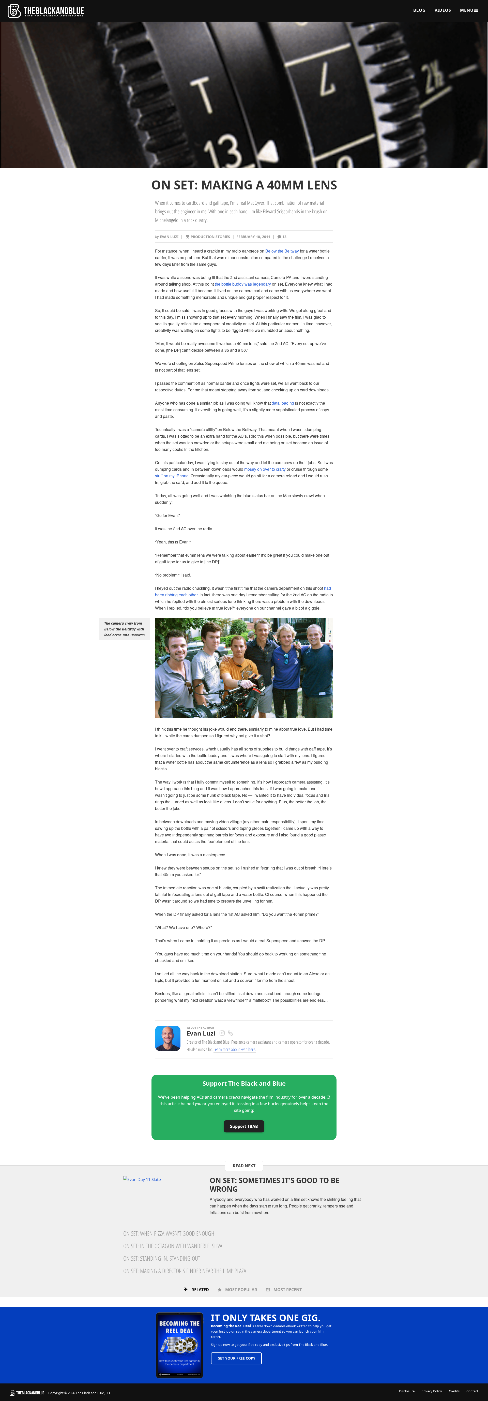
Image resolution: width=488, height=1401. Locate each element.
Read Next (244, 1166)
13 (284, 236)
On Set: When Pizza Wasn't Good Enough (168, 1233)
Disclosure (407, 1391)
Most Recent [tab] (287, 1289)
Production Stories (210, 236)
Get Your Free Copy (236, 1358)
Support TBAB (244, 1126)
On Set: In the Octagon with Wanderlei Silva (172, 1246)
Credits (454, 1391)
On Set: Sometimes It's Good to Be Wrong (275, 1184)
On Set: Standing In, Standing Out (161, 1258)
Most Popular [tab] (241, 1289)
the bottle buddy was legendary (243, 284)
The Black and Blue (46, 11)
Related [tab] (200, 1289)
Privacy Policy (431, 1391)
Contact (472, 1391)
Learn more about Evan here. (235, 1049)
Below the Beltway (282, 251)
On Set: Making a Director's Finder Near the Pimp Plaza (184, 1270)
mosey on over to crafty (265, 469)
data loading (283, 403)
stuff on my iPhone (172, 476)
